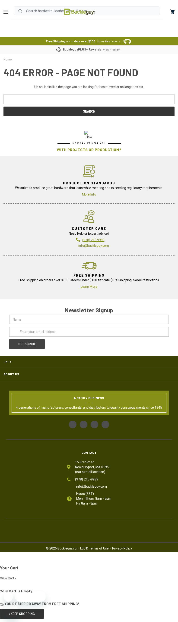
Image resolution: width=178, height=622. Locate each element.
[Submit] (20, 11)
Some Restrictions (108, 41)
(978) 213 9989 (93, 240)
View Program (112, 49)
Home (79, 12)
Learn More (89, 286)
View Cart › (8, 578)
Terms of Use (99, 548)
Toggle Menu (6, 11)
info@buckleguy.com (93, 245)
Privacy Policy (122, 548)
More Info (89, 194)
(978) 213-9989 (86, 479)
